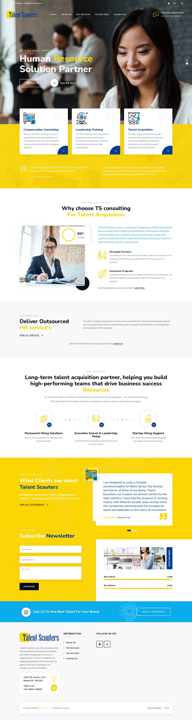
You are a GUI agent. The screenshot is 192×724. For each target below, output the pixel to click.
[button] (129, 530)
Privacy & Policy (154, 708)
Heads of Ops (124, 517)
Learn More (139, 288)
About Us (66, 14)
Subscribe (29, 586)
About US (71, 642)
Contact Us (120, 14)
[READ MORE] (65, 154)
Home (53, 14)
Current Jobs (102, 14)
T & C (166, 708)
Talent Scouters (45, 708)
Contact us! (118, 343)
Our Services (83, 14)
